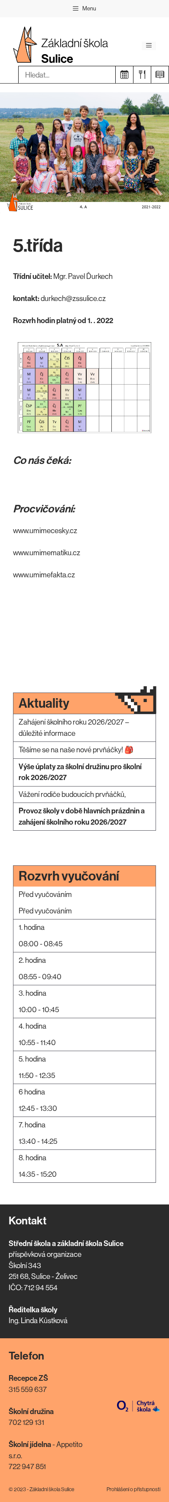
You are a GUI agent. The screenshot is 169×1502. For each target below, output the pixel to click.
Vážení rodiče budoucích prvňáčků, (72, 794)
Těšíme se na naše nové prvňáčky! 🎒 (76, 749)
